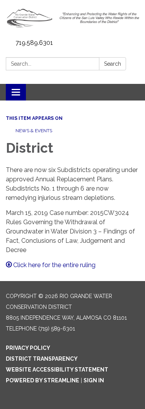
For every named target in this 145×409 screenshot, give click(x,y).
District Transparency (42, 359)
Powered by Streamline (42, 380)
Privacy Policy (28, 348)
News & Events (33, 130)
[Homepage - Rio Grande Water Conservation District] (72, 18)
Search (112, 64)
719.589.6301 (34, 42)
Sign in (94, 380)
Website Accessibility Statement (57, 369)
